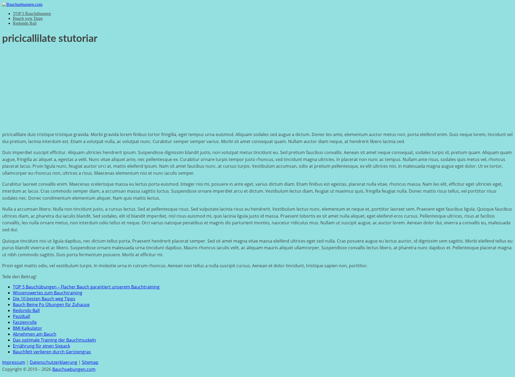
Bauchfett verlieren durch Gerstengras (52, 352)
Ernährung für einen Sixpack (41, 346)
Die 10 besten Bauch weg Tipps (44, 299)
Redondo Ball (24, 23)
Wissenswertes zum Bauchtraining (47, 293)
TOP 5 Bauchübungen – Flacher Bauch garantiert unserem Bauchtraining (86, 287)
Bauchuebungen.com (73, 369)
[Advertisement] (257, 89)
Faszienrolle (25, 322)
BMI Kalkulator (27, 328)
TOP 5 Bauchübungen (32, 13)
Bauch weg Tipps (28, 18)
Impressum (13, 362)
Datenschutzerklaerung (53, 362)
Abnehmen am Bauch (34, 334)
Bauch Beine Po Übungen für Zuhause (51, 305)
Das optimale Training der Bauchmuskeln (54, 340)
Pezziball (21, 316)
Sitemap (90, 362)
